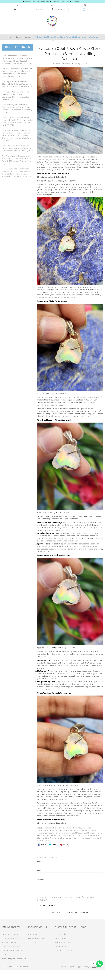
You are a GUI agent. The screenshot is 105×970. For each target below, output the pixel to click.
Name (39, 862)
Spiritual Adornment (72, 835)
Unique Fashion (73, 838)
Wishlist (39, 9)
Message (40, 879)
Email (39, 871)
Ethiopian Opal (65, 828)
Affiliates (32, 942)
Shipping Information (64, 942)
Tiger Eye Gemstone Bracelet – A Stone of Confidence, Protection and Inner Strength (17, 84)
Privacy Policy (61, 934)
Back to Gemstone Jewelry (72, 912)
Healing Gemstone (45, 833)
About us (32, 934)
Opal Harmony (63, 833)
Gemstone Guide (36, 938)
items (90, 9)
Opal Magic (77, 833)
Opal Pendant (90, 833)
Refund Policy (61, 938)
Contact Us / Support (64, 951)
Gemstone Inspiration (69, 830)
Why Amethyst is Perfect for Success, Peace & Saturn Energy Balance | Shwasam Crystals (16, 107)
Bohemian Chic (49, 828)
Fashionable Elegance (47, 830)
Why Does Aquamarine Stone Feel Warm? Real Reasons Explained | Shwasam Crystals (16, 94)
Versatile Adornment (91, 838)
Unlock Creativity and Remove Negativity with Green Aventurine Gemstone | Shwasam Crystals (17, 120)
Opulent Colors (54, 835)
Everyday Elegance (82, 828)
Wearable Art (43, 841)
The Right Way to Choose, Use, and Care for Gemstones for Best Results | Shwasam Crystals (17, 158)
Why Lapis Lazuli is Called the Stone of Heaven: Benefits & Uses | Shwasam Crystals (17, 148)
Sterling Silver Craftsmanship (50, 838)
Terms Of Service (62, 946)
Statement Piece (91, 835)
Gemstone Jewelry (90, 830)
